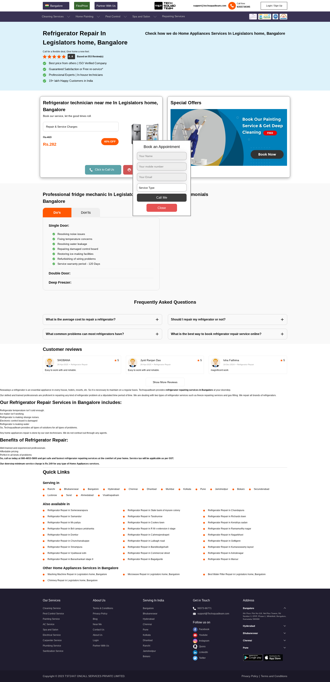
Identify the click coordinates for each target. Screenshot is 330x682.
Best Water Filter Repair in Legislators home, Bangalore (237, 574)
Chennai (133, 489)
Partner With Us (106, 5)
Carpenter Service (52, 640)
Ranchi (51, 489)
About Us (97, 635)
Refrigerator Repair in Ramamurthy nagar (229, 528)
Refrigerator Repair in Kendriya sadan (227, 522)
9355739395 (243, 7)
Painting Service (51, 619)
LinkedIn (203, 652)
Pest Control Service (53, 613)
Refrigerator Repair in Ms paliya (64, 522)
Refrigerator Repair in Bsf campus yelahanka (71, 528)
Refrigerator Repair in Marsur (223, 559)
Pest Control (113, 16)
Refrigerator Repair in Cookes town (146, 522)
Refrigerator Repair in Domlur (63, 534)
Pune (203, 489)
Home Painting (85, 16)
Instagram (203, 640)
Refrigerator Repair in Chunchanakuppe (68, 541)
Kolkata (187, 489)
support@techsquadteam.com (209, 5)
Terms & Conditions (103, 608)
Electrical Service (52, 635)
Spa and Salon (141, 16)
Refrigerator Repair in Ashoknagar (225, 553)
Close (162, 208)
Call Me (161, 197)
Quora (201, 646)
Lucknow (52, 495)
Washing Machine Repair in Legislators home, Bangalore (77, 574)
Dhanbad (152, 489)
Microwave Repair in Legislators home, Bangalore (154, 574)
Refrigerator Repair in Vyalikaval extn (67, 553)
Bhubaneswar (71, 489)
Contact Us (98, 629)
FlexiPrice (82, 5)
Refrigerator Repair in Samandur (65, 516)
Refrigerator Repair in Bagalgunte (145, 559)
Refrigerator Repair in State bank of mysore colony (154, 510)
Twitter (202, 658)
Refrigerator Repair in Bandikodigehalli (148, 547)
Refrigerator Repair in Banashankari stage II (70, 559)
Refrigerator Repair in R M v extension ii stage (152, 528)
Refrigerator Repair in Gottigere (224, 541)
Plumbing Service (52, 645)
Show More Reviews (165, 382)
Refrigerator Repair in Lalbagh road (146, 541)
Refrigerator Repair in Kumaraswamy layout (230, 547)
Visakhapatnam (111, 495)
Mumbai (170, 489)
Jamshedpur (221, 489)
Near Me (97, 624)
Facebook (203, 629)
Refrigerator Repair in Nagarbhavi (225, 534)
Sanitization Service (53, 651)
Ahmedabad (87, 495)
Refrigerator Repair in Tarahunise (145, 516)
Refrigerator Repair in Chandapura (226, 510)
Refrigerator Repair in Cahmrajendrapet (148, 534)
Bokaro (241, 489)
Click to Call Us (104, 169)
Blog (95, 619)
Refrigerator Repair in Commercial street (149, 553)
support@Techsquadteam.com (213, 613)
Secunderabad (261, 489)
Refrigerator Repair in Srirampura (65, 547)
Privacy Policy (100, 613)
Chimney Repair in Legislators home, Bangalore (73, 580)
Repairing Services (173, 16)
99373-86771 (204, 608)
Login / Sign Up (274, 5)
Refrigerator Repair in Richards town (227, 516)
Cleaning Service (52, 608)
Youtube (203, 635)
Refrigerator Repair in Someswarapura (68, 510)
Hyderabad (114, 489)
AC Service (48, 624)
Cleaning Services (53, 16)
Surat (69, 495)
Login (96, 640)
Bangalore (93, 489)
